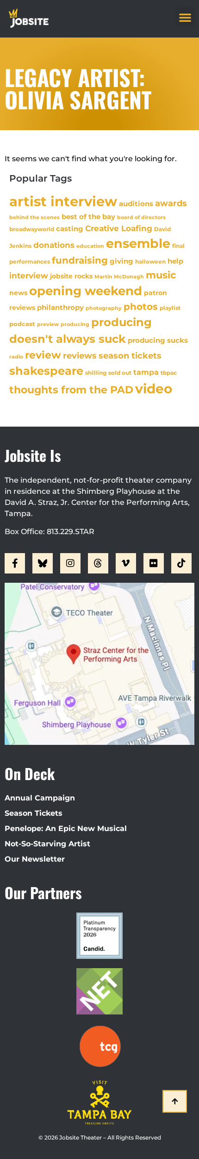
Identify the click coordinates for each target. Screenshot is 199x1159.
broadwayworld (31, 229)
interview (28, 275)
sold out (119, 372)
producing (75, 324)
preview (48, 324)
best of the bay (88, 216)
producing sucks (158, 340)
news (18, 293)
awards (171, 203)
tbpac (169, 372)
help (175, 261)
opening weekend (85, 290)
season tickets (130, 356)
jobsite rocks (71, 276)
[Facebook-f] (15, 563)
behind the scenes (34, 217)
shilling (95, 373)
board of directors (141, 217)
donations (54, 245)
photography (104, 308)
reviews (80, 355)
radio (16, 356)
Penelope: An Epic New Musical (66, 828)
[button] (185, 17)
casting (69, 228)
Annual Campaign (40, 798)
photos (141, 306)
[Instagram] (70, 563)
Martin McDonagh (119, 276)
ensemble (138, 243)
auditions (136, 204)
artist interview (63, 201)
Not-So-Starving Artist (47, 843)
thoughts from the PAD (71, 390)
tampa (146, 372)
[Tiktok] (181, 563)
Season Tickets (33, 813)
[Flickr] (153, 563)
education (90, 246)
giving (121, 261)
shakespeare (46, 371)
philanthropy (60, 307)
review (43, 355)
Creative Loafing (118, 228)
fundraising (80, 260)
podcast (22, 324)
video (153, 389)
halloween (150, 261)
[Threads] (98, 563)
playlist (170, 307)
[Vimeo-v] (126, 563)
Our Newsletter (35, 859)
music (161, 275)
